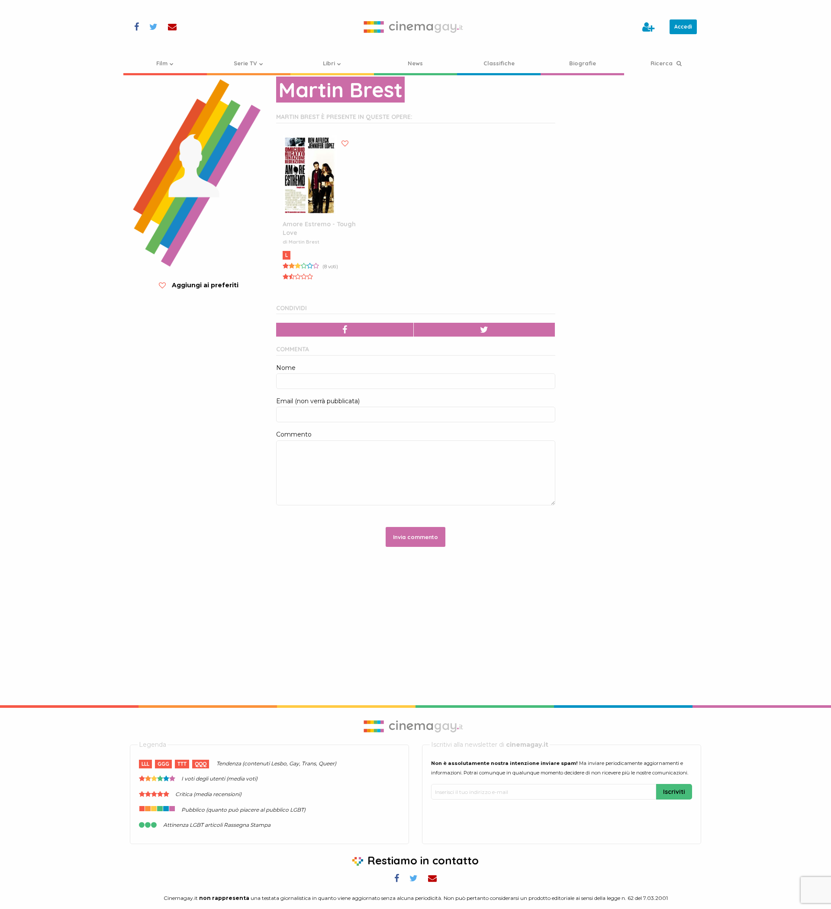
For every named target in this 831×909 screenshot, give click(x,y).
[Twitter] (484, 330)
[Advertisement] (635, 129)
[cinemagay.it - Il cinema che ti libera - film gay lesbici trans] (415, 26)
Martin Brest (304, 242)
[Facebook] (345, 330)
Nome (286, 368)
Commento (294, 434)
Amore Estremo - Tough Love (319, 228)
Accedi (683, 26)
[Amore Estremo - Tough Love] (310, 175)
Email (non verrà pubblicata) (318, 401)
